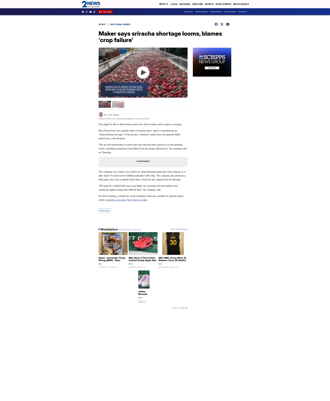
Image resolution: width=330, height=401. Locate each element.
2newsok (87, 12)
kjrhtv (83, 12)
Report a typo (104, 210)
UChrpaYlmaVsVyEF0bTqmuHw (91, 12)
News (102, 24)
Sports (209, 4)
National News (216, 11)
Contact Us (242, 11)
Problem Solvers (201, 11)
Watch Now (240, 4)
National (185, 4)
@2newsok (95, 12)
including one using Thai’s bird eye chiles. (127, 199)
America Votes (230, 11)
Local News (188, 11)
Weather (197, 4)
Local (174, 4)
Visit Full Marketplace (179, 229)
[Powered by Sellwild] (184, 308)
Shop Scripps (223, 4)
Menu (162, 4)
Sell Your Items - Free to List (130, 230)
